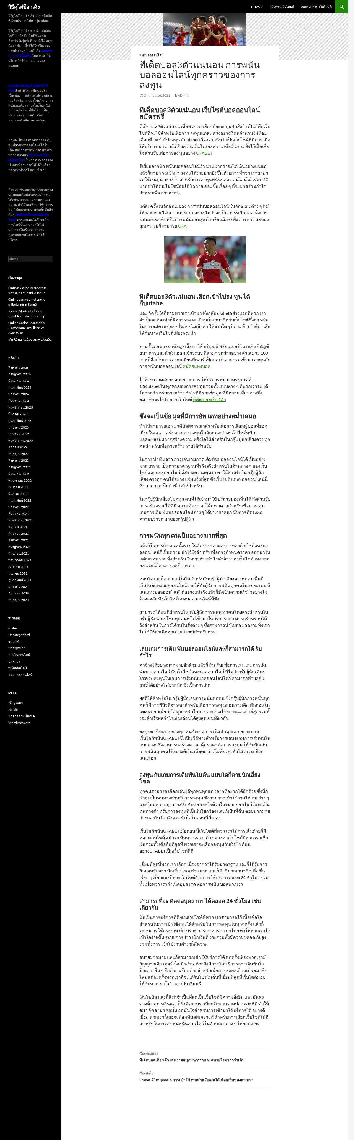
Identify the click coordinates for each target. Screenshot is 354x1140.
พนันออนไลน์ (17, 668)
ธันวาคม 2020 (18, 593)
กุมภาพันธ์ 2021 (19, 580)
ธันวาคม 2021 (18, 513)
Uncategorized (19, 635)
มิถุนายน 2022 (18, 474)
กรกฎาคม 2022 (19, 467)
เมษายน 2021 (18, 567)
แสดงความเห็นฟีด (21, 716)
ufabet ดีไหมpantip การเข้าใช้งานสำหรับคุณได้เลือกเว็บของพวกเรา (196, 1076)
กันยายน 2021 (18, 533)
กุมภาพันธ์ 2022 (19, 500)
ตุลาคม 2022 (17, 447)
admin (183, 95)
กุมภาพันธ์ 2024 (19, 387)
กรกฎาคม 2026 (19, 374)
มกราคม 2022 (18, 507)
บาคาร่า (14, 661)
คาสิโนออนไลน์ (19, 655)
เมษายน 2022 (18, 487)
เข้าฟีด (13, 709)
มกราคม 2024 (18, 394)
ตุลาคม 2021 (17, 527)
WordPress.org (19, 723)
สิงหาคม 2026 (18, 367)
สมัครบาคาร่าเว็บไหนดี (316, 6)
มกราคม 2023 (18, 427)
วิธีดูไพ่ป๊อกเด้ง (24, 7)
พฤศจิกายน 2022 (20, 440)
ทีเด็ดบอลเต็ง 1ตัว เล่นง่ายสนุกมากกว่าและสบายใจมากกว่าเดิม (191, 1056)
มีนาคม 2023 (17, 414)
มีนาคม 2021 (17, 573)
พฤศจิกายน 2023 (20, 407)
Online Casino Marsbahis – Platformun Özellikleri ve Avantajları (27, 328)
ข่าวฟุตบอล (16, 648)
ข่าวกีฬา (14, 641)
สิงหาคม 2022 (18, 460)
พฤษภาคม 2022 (20, 480)
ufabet (13, 628)
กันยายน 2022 (18, 454)
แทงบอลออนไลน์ (151, 55)
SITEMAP (257, 6)
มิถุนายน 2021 (18, 553)
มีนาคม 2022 (17, 494)
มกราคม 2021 (18, 587)
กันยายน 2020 (18, 600)
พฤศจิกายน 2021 (20, 520)
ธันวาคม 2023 (18, 401)
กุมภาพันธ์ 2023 (19, 421)
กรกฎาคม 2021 (19, 547)
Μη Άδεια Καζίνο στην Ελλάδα (30, 339)
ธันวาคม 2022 (18, 434)
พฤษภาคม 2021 (20, 560)
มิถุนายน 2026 (18, 381)
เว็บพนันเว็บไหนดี (282, 6)
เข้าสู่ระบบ (15, 703)
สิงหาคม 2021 (18, 540)
